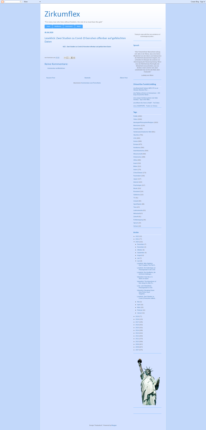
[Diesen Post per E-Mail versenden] (65, 58)
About (79, 26)
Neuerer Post (50, 78)
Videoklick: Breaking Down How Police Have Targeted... (145, 292)
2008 (137, 347)
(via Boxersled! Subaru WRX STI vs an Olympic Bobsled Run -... (145, 89)
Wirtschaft (136, 213)
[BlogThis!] (67, 58)
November (140, 247)
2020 (137, 242)
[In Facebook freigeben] (72, 58)
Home (48, 26)
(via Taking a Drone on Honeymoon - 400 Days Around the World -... (146, 94)
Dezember (140, 244)
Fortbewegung (138, 220)
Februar (140, 310)
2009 (137, 344)
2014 (137, 330)
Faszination (137, 176)
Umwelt (135, 201)
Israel (135, 163)
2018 (137, 319)
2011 (137, 339)
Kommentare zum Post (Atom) (91, 83)
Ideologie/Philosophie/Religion (143, 122)
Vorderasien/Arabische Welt (142, 132)
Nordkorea (58, 26)
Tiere (135, 207)
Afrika (135, 160)
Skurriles (136, 135)
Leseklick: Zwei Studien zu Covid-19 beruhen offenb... (146, 297)
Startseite (87, 78)
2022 (137, 236)
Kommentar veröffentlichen (56, 68)
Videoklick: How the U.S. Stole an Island (145, 277)
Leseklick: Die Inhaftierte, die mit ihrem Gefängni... (146, 273)
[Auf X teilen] (69, 58)
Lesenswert (69, 26)
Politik (135, 116)
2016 (137, 325)
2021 (137, 239)
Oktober (140, 250)
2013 (137, 333)
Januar (139, 313)
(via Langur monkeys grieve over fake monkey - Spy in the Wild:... (145, 98)
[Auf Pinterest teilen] (74, 58)
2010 (137, 341)
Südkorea (136, 195)
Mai (138, 302)
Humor (135, 141)
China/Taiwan (137, 173)
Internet (135, 182)
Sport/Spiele (137, 204)
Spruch (135, 223)
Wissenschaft (137, 154)
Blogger (113, 425)
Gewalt (135, 129)
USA (134, 138)
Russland (136, 191)
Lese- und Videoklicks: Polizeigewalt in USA (144, 286)
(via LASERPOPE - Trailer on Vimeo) (145, 106)
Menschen (136, 125)
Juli (138, 258)
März (139, 307)
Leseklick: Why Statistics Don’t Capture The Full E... (146, 264)
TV (134, 198)
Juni (138, 261)
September (141, 253)
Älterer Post (123, 78)
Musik (135, 188)
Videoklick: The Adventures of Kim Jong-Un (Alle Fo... (146, 282)
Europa (135, 144)
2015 (137, 327)
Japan (135, 179)
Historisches (137, 157)
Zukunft (135, 216)
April (139, 305)
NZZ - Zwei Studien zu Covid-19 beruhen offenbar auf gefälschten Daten (87, 46)
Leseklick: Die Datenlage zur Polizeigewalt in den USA (146, 268)
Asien (135, 169)
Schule (135, 226)
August (139, 255)
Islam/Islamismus (138, 151)
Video (135, 119)
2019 (137, 316)
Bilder (135, 166)
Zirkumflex (62, 14)
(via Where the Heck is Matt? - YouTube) (146, 103)
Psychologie (137, 185)
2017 (137, 322)
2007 (137, 350)
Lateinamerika (138, 210)
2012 (137, 336)
